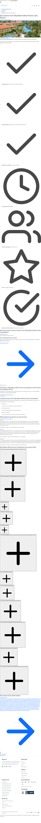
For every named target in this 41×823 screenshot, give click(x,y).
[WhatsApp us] (32, 6)
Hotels (3, 11)
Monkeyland (4, 782)
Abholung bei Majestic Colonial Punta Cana (31, 700)
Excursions (4, 10)
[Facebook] (2, 766)
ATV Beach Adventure (6, 785)
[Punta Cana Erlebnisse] (5, 6)
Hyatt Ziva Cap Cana (19, 700)
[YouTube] (6, 766)
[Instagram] (4, 766)
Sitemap (23, 777)
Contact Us (23, 763)
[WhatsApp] (8, 766)
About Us (23, 761)
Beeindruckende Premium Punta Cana (16, 710)
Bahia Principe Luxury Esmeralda (12, 709)
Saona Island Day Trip (6, 788)
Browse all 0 (2, 755)
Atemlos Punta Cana (30, 706)
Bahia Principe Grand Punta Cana (26, 707)
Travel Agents (5, 804)
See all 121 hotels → (4, 697)
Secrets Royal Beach (15, 702)
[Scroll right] (0, 753)
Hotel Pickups (24, 766)
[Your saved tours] (37, 6)
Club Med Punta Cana (36, 701)
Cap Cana (4, 700)
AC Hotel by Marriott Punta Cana (12, 706)
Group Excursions (5, 794)
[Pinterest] (10, 766)
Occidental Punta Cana (27, 701)
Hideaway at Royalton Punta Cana (7, 701)
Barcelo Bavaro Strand (4, 710)
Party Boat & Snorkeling (6, 790)
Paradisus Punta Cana (24, 703)
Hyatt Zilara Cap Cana (10, 700)
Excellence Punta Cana (4, 698)
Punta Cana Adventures (6, 9)
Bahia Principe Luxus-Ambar (24, 709)
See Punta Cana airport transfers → (7, 394)
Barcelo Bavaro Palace (34, 709)
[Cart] (34, 6)
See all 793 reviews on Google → (6, 418)
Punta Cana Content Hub (7, 806)
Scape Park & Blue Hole (6, 787)
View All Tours (4, 795)
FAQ (3, 802)
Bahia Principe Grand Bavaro (14, 707)
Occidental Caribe (12, 705)
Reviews (3, 807)
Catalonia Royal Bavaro (33, 703)
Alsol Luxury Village (22, 706)
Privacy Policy (24, 775)
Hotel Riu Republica (33, 705)
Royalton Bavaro (33, 702)
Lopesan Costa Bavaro (15, 703)
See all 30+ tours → (4, 334)
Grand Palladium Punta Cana (5, 702)
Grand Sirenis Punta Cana (25, 702)
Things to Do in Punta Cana (7, 800)
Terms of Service (24, 773)
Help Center (23, 771)
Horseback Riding (5, 792)
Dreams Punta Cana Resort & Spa (22, 705)
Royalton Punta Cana (18, 701)
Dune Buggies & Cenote (7, 783)
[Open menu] (39, 6)
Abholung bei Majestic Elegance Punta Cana (18, 698)
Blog (22, 765)
